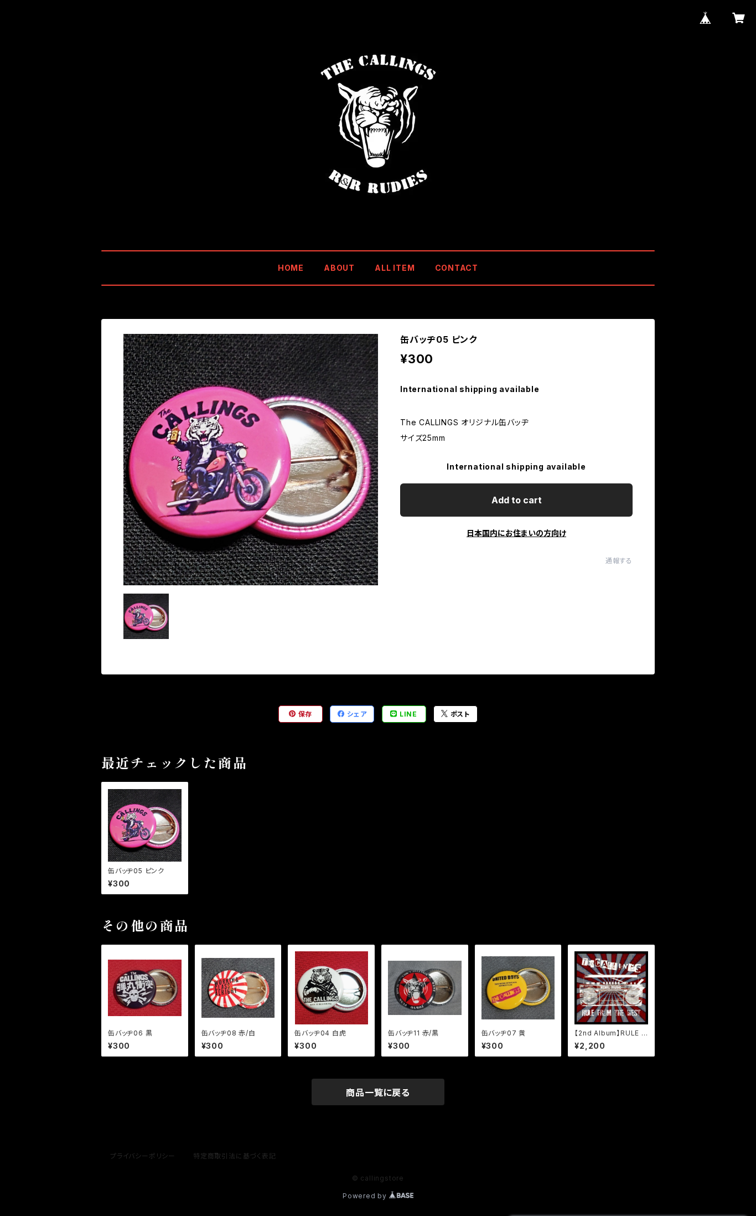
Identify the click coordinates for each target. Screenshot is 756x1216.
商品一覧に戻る (378, 1092)
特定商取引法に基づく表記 (234, 1156)
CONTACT (457, 267)
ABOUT (339, 267)
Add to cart (516, 500)
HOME (291, 267)
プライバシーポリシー (142, 1156)
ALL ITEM (395, 267)
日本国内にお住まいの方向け (516, 533)
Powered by (366, 1196)
